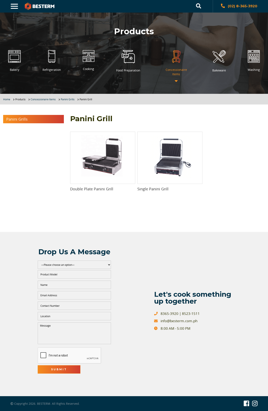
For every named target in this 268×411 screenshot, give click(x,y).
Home (6, 99)
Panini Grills (68, 99)
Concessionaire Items (43, 99)
